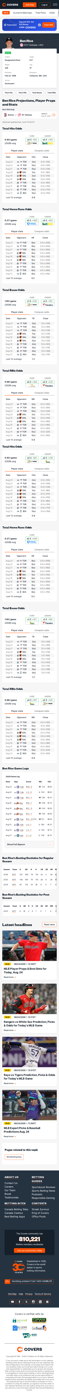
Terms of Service (43, 1294)
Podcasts (37, 1194)
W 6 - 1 (29, 803)
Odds (52, 12)
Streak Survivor (40, 1209)
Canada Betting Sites (16, 1209)
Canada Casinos (14, 1212)
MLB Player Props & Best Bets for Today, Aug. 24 (25, 970)
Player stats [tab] (17, 150)
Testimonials (11, 1197)
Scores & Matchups (22, 12)
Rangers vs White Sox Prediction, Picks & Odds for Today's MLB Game (29, 1023)
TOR (22, 787)
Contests (39, 1203)
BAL (21, 803)
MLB (6, 12)
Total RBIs (51, 93)
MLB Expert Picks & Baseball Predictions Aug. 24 (22, 1129)
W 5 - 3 (29, 808)
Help (21, 1294)
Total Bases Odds (13, 290)
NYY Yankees (30, 45)
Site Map (12, 1294)
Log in (45, 4)
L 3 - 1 (28, 830)
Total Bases (37, 93)
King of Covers (40, 1212)
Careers (9, 1186)
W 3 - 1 (29, 797)
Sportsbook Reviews (43, 1187)
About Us (12, 1177)
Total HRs (22, 93)
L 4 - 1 (28, 824)
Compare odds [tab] (41, 150)
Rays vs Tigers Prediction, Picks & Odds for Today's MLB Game (29, 1076)
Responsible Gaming (43, 1197)
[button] (29, 844)
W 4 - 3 (29, 819)
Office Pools (39, 1216)
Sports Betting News (43, 1190)
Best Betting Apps (15, 1216)
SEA (21, 836)
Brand (8, 1193)
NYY (14, 874)
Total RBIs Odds (12, 370)
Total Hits (9, 93)
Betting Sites (15, 1203)
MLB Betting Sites (14, 1157)
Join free (29, 4)
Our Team (10, 1190)
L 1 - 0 (28, 835)
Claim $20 (48, 25)
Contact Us (11, 1183)
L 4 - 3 (29, 792)
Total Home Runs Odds (17, 209)
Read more (50, 925)
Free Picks (41, 12)
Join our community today (29, 1250)
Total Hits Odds (12, 128)
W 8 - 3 (29, 787)
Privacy (29, 1294)
